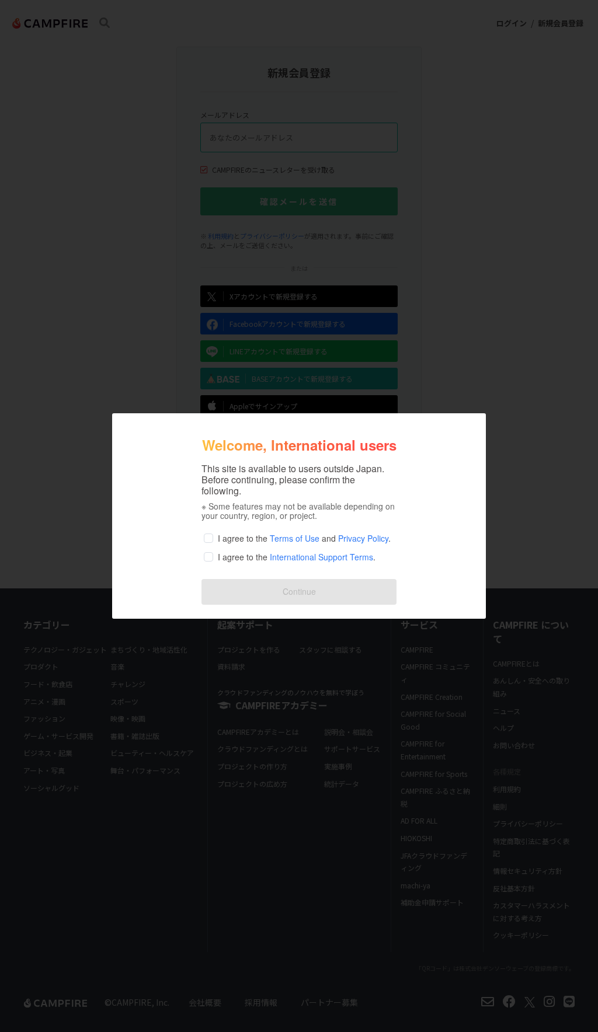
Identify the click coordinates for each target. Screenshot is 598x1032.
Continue (299, 591)
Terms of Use (294, 538)
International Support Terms (321, 557)
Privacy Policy (363, 538)
